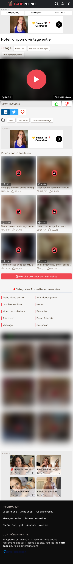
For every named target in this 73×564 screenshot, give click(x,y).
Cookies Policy (44, 511)
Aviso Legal (26, 511)
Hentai (40, 304)
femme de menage (38, 48)
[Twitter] (14, 112)
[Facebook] (5, 112)
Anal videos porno (46, 297)
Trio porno (8, 318)
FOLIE (25, 4)
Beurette (41, 311)
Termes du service (35, 518)
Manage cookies (12, 518)
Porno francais (44, 318)
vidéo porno (55, 337)
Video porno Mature (14, 311)
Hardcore (23, 120)
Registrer (62, 4)
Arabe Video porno (13, 297)
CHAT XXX (60, 12)
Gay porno (42, 325)
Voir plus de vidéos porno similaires (38, 276)
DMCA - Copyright (13, 525)
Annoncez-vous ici (36, 525)
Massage (8, 325)
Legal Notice (10, 511)
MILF (11, 120)
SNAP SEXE (36, 12)
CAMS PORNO (13, 12)
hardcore (19, 48)
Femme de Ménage (42, 120)
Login (68, 4)
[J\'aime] (56, 104)
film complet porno (13, 54)
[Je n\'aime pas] (67, 104)
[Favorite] (22, 112)
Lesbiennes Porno (13, 304)
